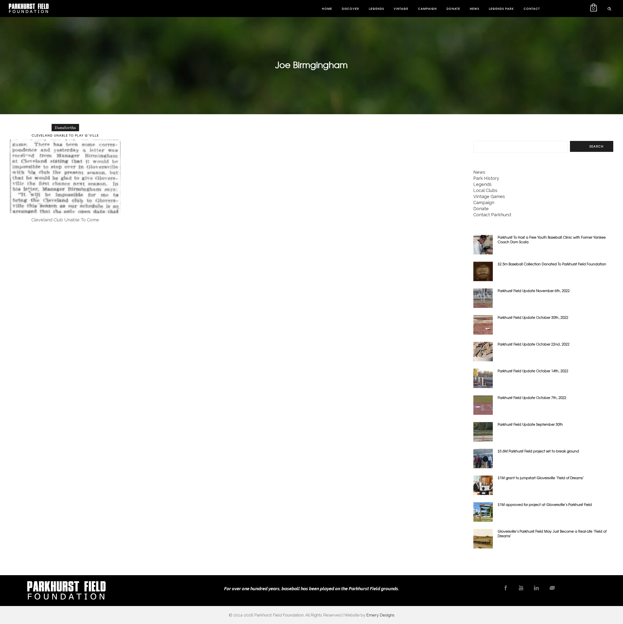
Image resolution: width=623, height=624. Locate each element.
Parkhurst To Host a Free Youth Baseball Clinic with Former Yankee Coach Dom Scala (552, 239)
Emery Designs (380, 615)
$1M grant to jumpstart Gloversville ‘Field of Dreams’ (541, 477)
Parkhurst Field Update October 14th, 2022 (533, 370)
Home (327, 8)
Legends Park (501, 8)
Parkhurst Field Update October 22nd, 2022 (533, 344)
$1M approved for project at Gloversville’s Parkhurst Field (545, 504)
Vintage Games (489, 196)
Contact (532, 8)
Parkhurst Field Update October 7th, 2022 (532, 397)
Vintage (401, 8)
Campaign (427, 8)
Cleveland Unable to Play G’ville (65, 135)
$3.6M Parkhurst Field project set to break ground (538, 451)
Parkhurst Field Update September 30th (530, 424)
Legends (376, 8)
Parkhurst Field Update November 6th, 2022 (534, 290)
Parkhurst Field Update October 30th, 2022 (533, 317)
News (474, 8)
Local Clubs (485, 190)
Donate (453, 8)
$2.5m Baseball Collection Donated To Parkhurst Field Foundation (552, 263)
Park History (486, 178)
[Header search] (609, 8)
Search (596, 146)
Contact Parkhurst (492, 214)
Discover (350, 8)
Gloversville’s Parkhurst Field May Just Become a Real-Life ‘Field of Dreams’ (552, 533)
